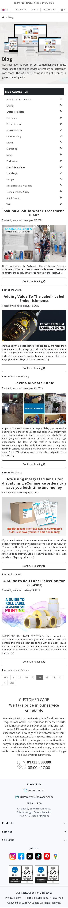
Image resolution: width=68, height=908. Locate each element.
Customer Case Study (17, 191)
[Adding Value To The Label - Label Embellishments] (34, 325)
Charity (10, 105)
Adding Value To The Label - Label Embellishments (34, 298)
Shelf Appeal (13, 198)
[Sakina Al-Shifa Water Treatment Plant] (34, 242)
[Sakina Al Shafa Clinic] (34, 408)
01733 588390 (36, 790)
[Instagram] (13, 856)
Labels (9, 142)
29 (19, 677)
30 (26, 677)
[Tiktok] (39, 856)
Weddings (11, 173)
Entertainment (13, 124)
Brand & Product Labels (18, 99)
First (6, 677)
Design (10, 179)
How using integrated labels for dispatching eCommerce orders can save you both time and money (34, 483)
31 (33, 677)
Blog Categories (16, 92)
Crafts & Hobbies (15, 111)
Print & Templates (15, 167)
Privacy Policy (13, 897)
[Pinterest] (47, 856)
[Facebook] (22, 856)
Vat (8, 204)
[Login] (62, 9)
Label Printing (13, 136)
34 (53, 677)
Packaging (11, 161)
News (9, 154)
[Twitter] (30, 856)
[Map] (55, 856)
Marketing (11, 148)
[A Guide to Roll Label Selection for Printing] (34, 612)
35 (60, 677)
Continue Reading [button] (33, 281)
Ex (48, 9)
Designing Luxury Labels (19, 185)
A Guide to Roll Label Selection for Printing (34, 583)
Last (12, 682)
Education (11, 118)
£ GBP (20, 9)
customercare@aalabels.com (36, 797)
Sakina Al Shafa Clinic (34, 383)
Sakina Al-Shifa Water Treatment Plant (34, 213)
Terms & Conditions (36, 897)
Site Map (58, 897)
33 (47, 677)
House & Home (14, 130)
